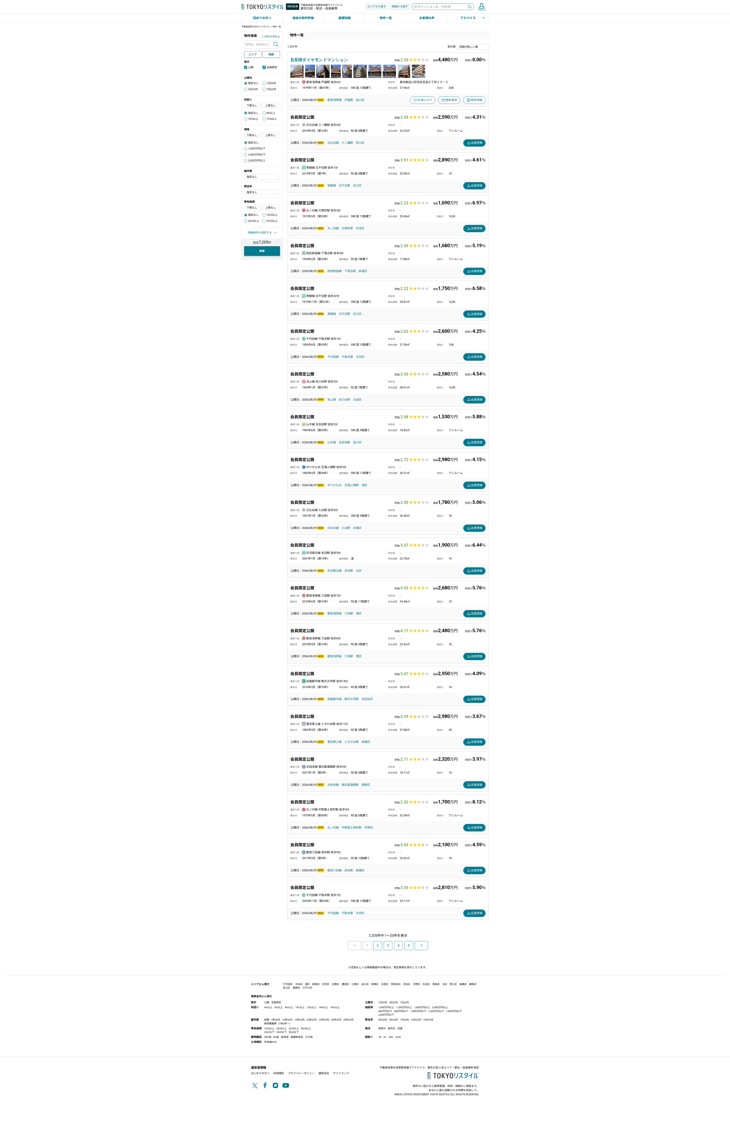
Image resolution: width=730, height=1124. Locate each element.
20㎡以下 (269, 1032)
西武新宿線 (334, 271)
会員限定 (272, 67)
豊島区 (436, 984)
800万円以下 (401, 1011)
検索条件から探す (261, 996)
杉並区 (360, 228)
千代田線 (333, 357)
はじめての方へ (260, 1073)
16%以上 (335, 1007)
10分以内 (416, 1019)
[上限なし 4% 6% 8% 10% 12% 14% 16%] (271, 105)
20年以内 (312, 1019)
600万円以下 (385, 1011)
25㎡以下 (281, 1032)
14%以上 (323, 1007)
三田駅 (348, 613)
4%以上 (268, 1007)
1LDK (398, 1037)
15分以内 (428, 1019)
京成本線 (333, 785)
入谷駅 (346, 528)
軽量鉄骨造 (297, 1037)
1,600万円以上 (422, 1007)
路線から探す (400, 6)
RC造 (276, 1037)
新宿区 (363, 271)
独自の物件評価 (303, 18)
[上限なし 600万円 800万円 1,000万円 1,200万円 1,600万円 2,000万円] (271, 135)
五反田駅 (344, 442)
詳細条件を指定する (260, 232)
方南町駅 (347, 228)
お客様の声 (426, 18)
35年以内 (348, 1019)
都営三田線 (334, 870)
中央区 (299, 984)
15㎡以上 (272, 214)
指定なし (253, 83)
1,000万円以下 (256, 148)
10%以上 (253, 118)
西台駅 (348, 870)
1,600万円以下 (454, 1011)
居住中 (391, 1028)
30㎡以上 (306, 1028)
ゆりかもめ (334, 485)
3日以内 (253, 89)
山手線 (331, 442)
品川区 (360, 100)
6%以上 (279, 1007)
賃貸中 (382, 1028)
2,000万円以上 (256, 160)
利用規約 (278, 1073)
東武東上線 (334, 742)
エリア (253, 54)
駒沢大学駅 (351, 699)
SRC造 (267, 1037)
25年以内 (324, 1019)
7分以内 (404, 1019)
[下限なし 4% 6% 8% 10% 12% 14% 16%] (253, 105)
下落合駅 (350, 271)
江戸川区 (307, 987)
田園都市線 (334, 699)
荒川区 (360, 142)
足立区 (357, 185)
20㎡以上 (253, 220)
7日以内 (271, 89)
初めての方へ (262, 18)
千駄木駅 (347, 357)
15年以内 (299, 1019)
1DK (390, 1037)
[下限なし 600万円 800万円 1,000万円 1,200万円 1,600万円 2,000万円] (253, 135)
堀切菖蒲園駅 (350, 785)
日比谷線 (333, 142)
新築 (266, 1019)
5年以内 (275, 1019)
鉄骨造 (285, 1037)
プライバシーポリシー (301, 1073)
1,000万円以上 (386, 1007)
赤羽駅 (348, 570)
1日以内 (271, 83)
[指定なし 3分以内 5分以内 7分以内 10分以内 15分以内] (262, 192)
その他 (309, 1037)
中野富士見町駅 (352, 827)
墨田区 (345, 984)
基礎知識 (344, 18)
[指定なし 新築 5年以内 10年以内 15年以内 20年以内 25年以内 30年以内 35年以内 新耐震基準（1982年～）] (262, 177)
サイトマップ (341, 1073)
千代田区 (288, 984)
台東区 (357, 528)
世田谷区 (367, 699)
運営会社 (323, 1073)
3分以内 (382, 1019)
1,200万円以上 (404, 1007)
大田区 (357, 399)
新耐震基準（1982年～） (278, 1023)
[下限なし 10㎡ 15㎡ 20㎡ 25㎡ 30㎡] (253, 207)
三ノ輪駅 (347, 142)
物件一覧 (386, 18)
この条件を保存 (269, 36)
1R (379, 1037)
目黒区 (374, 984)
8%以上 (271, 112)
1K (384, 1037)
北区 (359, 570)
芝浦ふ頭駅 (351, 485)
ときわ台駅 (351, 742)
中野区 (368, 827)
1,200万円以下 (436, 1011)
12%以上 (272, 118)
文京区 (360, 357)
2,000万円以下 (256, 154)
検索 (470, 7)
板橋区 (366, 742)
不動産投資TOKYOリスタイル (255, 26)
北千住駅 (344, 185)
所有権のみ (270, 1042)
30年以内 (336, 1019)
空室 (400, 1028)
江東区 (355, 984)
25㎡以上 (272, 220)
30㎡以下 (294, 1032)
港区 (364, 485)
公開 (250, 67)
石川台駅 (344, 399)
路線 (271, 54)
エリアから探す (376, 6)
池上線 (331, 399)
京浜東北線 (334, 570)
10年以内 (287, 1019)
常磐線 (331, 185)
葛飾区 (366, 785)
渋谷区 (406, 984)
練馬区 (473, 984)
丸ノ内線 (333, 228)
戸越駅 (348, 100)
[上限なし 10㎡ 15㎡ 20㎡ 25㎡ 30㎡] (271, 207)
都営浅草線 (334, 100)
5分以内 (393, 1019)
